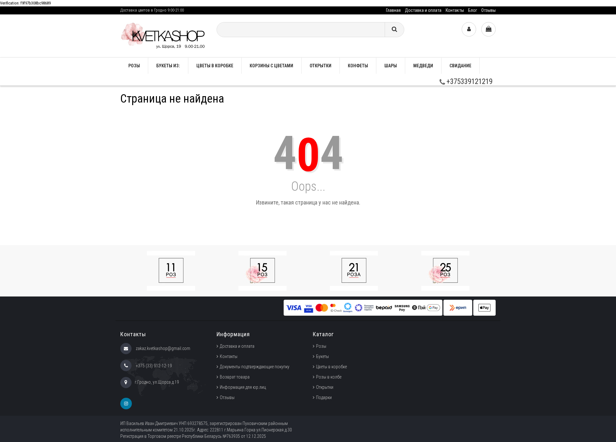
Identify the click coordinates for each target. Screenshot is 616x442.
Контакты (455, 10)
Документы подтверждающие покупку (254, 366)
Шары (390, 65)
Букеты (322, 356)
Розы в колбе (328, 376)
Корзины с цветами (271, 65)
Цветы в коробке (214, 65)
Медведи (423, 65)
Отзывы (488, 10)
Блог (472, 10)
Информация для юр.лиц (243, 387)
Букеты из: (168, 65)
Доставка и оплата (423, 10)
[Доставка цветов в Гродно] (163, 35)
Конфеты (358, 65)
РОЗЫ (134, 65)
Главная (393, 10)
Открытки (320, 65)
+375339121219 (468, 81)
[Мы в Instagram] (126, 403)
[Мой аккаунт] (469, 29)
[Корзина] (488, 29)
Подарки (324, 397)
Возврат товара (235, 376)
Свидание (460, 65)
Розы (321, 346)
